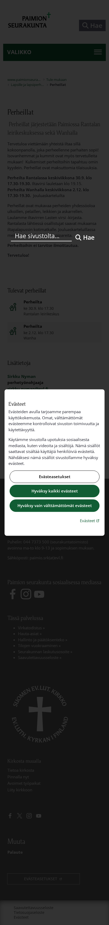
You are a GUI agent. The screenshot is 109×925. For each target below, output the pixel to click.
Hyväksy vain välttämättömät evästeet (54, 505)
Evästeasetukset (54, 476)
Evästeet (90, 520)
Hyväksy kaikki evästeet (54, 491)
